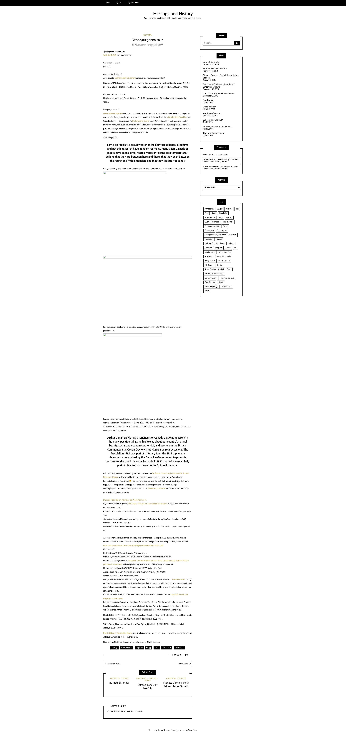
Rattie (219, 265)
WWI (207, 291)
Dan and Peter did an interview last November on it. (125, 500)
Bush (207, 222)
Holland (231, 243)
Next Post (183, 664)
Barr (206, 213)
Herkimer (208, 239)
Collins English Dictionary (124, 78)
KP (235, 248)
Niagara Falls (210, 261)
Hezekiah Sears (178, 580)
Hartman (232, 235)
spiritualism (166, 648)
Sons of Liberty (211, 278)
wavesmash (139, 45)
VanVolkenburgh (211, 287)
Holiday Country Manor (214, 243)
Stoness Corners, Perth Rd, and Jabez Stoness (220, 76)
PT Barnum (209, 265)
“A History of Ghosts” (157, 489)
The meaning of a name (214, 133)
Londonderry (210, 252)
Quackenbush (209, 107)
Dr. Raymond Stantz (140, 121)
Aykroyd (114, 648)
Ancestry (147, 35)
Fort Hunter (222, 230)
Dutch (225, 226)
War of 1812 (226, 287)
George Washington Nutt (215, 235)
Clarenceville (228, 222)
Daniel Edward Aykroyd (113, 113)
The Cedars (179, 648)
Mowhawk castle (224, 256)
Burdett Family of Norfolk (215, 69)
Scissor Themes (164, 730)
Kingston (139, 648)
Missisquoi (209, 256)
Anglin (219, 209)
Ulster (220, 282)
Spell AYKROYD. (110, 55)
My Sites (119, 3)
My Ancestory (133, 3)
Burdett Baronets (119, 683)
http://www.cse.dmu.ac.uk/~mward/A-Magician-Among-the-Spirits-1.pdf (133, 545)
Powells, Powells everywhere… (217, 126)
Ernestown (209, 230)
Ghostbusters (126, 648)
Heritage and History (173, 14)
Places (152, 678)
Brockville (223, 213)
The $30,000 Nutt (212, 113)
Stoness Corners (227, 278)
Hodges (219, 239)
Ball (237, 209)
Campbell (216, 222)
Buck (221, 218)
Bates (214, 213)
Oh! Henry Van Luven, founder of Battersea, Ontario (218, 85)
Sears (156, 648)
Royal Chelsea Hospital (214, 269)
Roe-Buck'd (208, 100)
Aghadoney (209, 209)
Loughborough (225, 252)
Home (108, 3)
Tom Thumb (210, 282)
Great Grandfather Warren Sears (218, 93)
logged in (121, 711)
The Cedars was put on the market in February (147, 504)
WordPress (192, 730)
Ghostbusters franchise (177, 117)
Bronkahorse (210, 218)
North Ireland (224, 261)
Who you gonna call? (213, 120)
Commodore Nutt (212, 226)
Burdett (229, 218)
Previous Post (113, 664)
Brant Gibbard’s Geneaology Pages (117, 633)
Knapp (148, 648)
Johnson (208, 248)
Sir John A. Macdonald (214, 274)
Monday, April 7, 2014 (155, 45)
